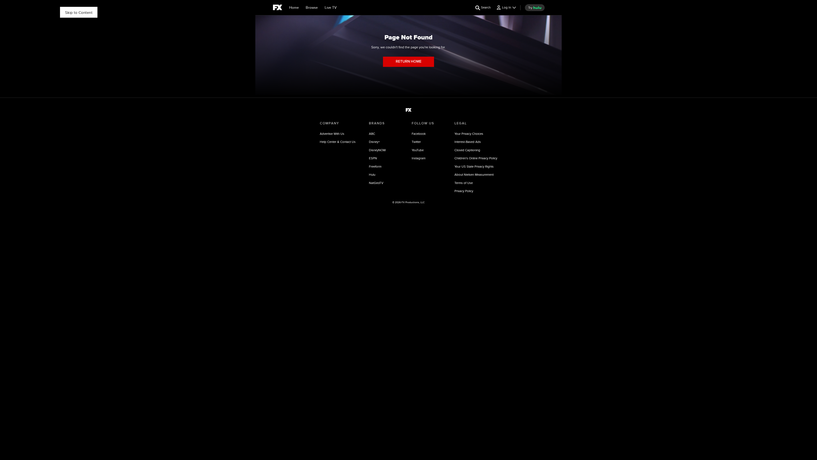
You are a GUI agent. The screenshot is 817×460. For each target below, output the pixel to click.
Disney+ (374, 141)
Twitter (416, 141)
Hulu (372, 174)
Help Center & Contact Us (338, 141)
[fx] (277, 8)
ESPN (373, 158)
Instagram (419, 158)
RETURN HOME (408, 61)
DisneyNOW (377, 150)
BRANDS (377, 123)
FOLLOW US (423, 123)
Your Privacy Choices (468, 133)
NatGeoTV (376, 183)
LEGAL (460, 123)
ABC (372, 133)
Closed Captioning (467, 150)
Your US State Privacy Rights (474, 166)
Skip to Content (79, 12)
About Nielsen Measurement (474, 174)
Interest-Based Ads (467, 141)
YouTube (418, 150)
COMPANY (329, 123)
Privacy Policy (463, 191)
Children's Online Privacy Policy (475, 158)
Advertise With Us (332, 133)
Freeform (375, 166)
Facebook (419, 133)
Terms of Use (463, 183)
